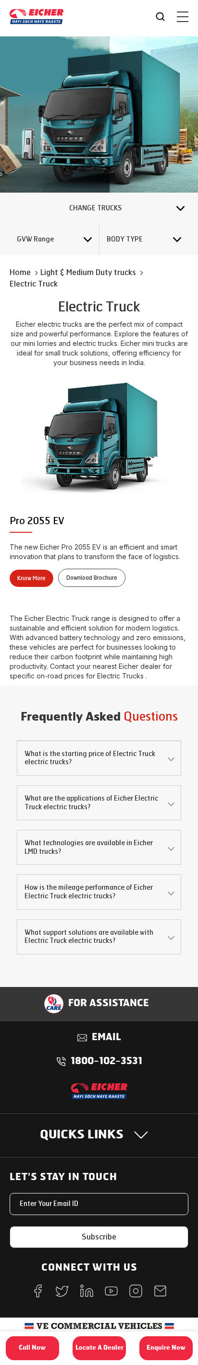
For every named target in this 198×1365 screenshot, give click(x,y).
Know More (31, 578)
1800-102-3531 (106, 1062)
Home (20, 272)
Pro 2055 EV (37, 521)
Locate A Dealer (99, 1348)
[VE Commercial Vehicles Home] (99, 1329)
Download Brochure (91, 577)
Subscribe (99, 1236)
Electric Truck (34, 283)
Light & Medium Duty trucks (88, 272)
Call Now (32, 1348)
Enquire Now (166, 1348)
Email (106, 1038)
